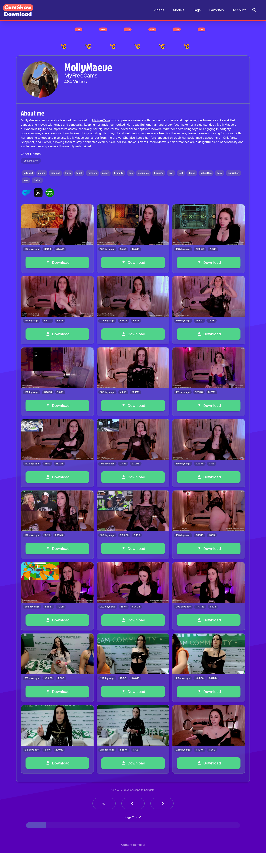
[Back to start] (104, 803)
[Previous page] (133, 803)
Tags (197, 10)
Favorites (216, 10)
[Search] (254, 10)
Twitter (46, 142)
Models (178, 10)
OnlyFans (229, 137)
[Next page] (162, 803)
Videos (158, 10)
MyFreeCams (101, 120)
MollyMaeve (88, 66)
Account (239, 10)
